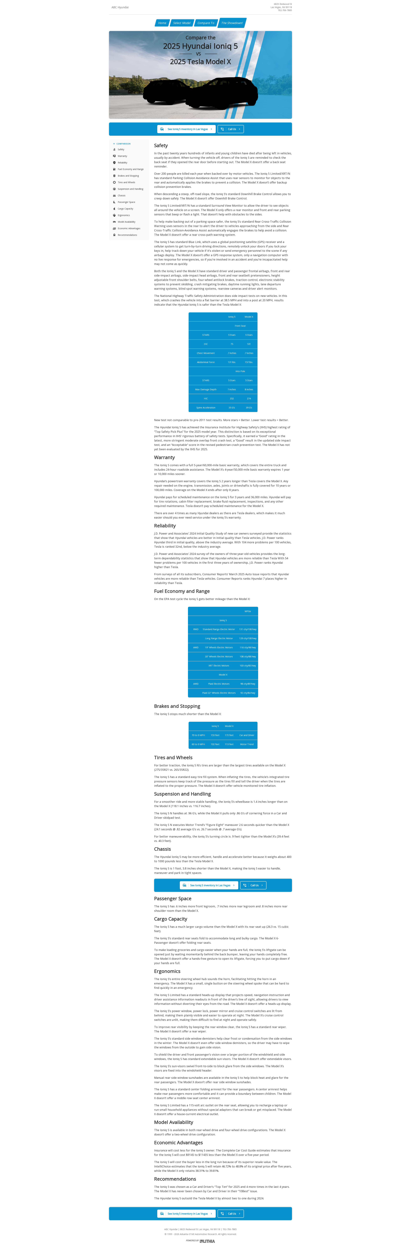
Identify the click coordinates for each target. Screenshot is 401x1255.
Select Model (182, 23)
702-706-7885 (285, 10)
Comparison (124, 143)
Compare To (206, 23)
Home (162, 23)
